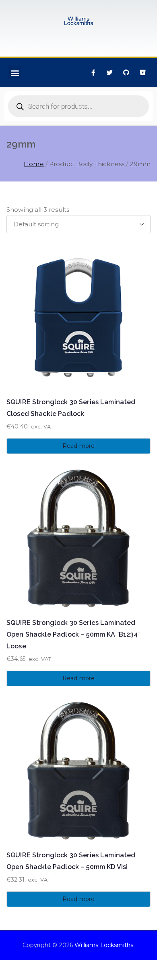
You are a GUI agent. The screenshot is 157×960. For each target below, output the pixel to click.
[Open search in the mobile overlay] (78, 106)
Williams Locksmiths (103, 945)
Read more (78, 445)
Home (34, 164)
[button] (14, 72)
